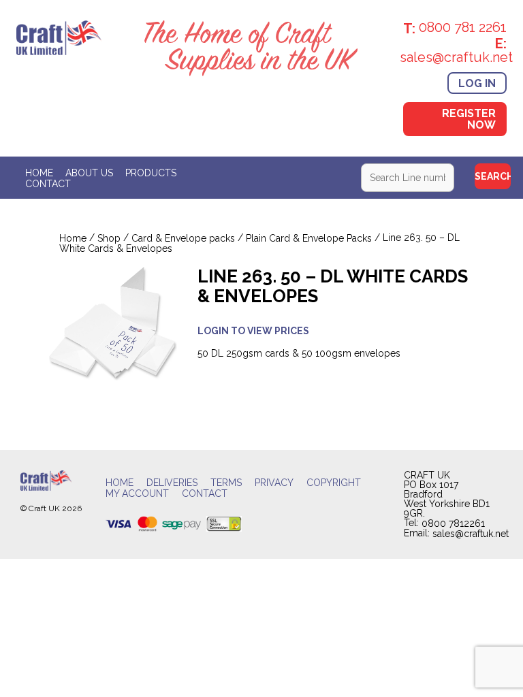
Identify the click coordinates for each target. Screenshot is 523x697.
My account (137, 494)
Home (39, 172)
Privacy (274, 483)
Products (150, 172)
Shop (109, 238)
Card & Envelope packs (183, 238)
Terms (226, 483)
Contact (48, 183)
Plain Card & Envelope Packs (309, 238)
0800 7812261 (453, 523)
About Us (89, 172)
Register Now (469, 119)
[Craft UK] (59, 36)
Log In (477, 82)
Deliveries (171, 483)
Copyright (333, 483)
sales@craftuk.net (470, 533)
